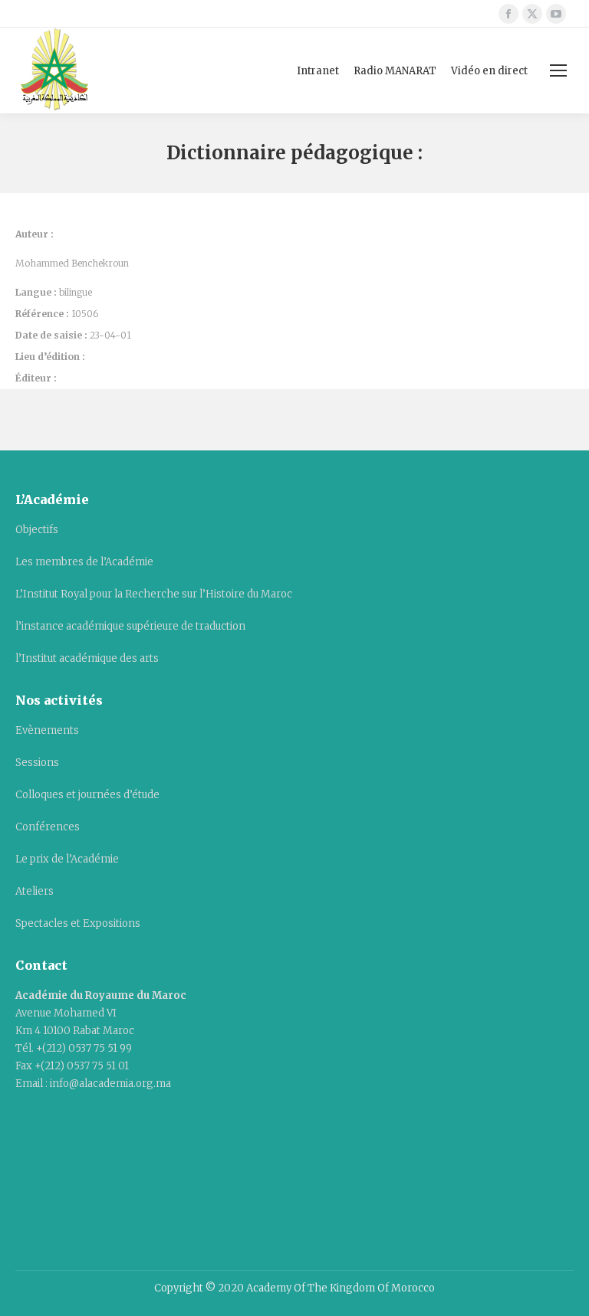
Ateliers (34, 891)
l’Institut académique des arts (87, 658)
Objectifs (36, 529)
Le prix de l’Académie (67, 859)
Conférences (47, 826)
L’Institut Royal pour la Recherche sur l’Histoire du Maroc (153, 594)
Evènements (47, 730)
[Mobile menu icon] (558, 70)
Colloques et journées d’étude (87, 794)
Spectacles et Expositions (77, 923)
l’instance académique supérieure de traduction (130, 626)
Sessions (37, 762)
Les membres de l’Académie (84, 561)
